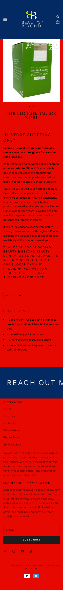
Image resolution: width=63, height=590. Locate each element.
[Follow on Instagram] (13, 551)
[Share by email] (29, 311)
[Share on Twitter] (19, 311)
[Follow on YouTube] (22, 551)
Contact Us (10, 423)
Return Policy (11, 437)
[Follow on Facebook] (5, 551)
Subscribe (31, 539)
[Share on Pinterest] (24, 311)
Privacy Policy (11, 430)
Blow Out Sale (12, 444)
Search (7, 409)
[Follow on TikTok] (31, 551)
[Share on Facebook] (14, 311)
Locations (9, 416)
